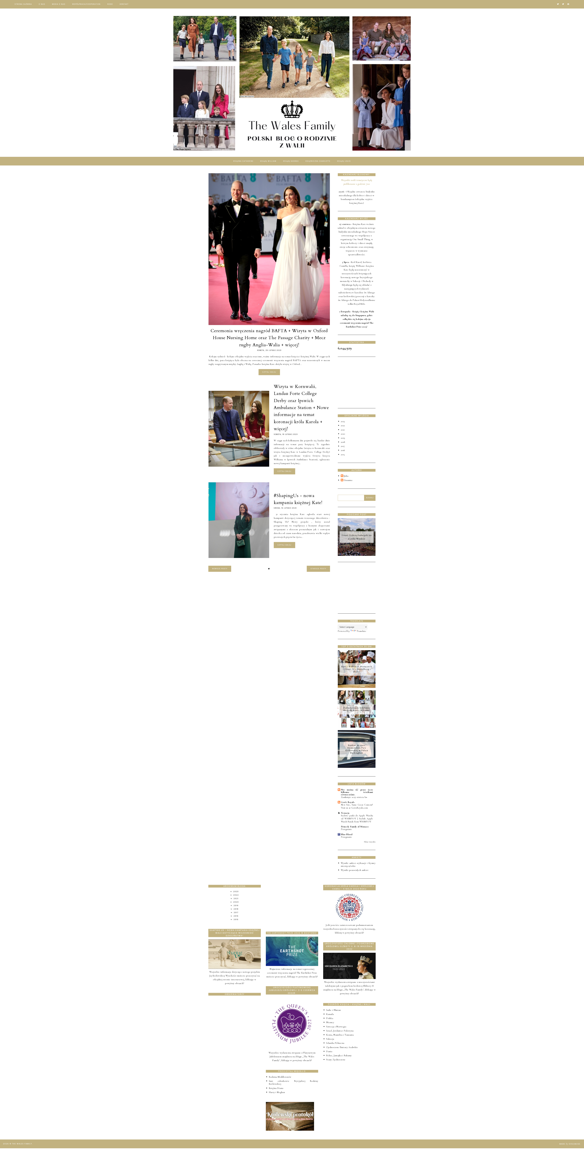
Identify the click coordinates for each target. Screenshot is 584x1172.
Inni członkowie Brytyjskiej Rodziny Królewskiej (293, 1082)
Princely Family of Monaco (355, 826)
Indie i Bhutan (333, 1010)
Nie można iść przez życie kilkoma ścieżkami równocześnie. (357, 792)
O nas (42, 4)
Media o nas (58, 4)
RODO (110, 4)
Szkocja (330, 1038)
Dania (329, 1051)
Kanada (330, 1014)
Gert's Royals (348, 802)
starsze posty (318, 569)
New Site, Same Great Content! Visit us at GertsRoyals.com (357, 806)
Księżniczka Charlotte (318, 161)
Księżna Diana (276, 1088)
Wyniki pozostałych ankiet (354, 870)
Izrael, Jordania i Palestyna (339, 1030)
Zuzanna (348, 480)
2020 (343, 433)
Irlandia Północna (335, 1043)
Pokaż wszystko (369, 842)
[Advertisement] (360, 382)
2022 (343, 425)
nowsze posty (219, 569)
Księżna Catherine (243, 161)
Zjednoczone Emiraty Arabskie (342, 1047)
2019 (343, 437)
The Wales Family (22, 1144)
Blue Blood (346, 834)
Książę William (268, 161)
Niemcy (330, 1022)
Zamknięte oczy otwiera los (354, 797)
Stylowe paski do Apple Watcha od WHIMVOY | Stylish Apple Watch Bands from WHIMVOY (357, 818)
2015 (343, 454)
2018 (343, 442)
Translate (361, 631)
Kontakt (124, 4)
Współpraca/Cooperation (86, 4)
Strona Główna (23, 4)
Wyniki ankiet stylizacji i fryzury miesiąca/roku (358, 864)
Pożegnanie (346, 829)
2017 (343, 446)
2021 (343, 429)
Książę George (291, 161)
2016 (343, 450)
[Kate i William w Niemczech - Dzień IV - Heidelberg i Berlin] (356, 687)
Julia (346, 476)
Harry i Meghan (277, 1092)
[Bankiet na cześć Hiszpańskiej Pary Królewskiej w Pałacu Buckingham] (356, 767)
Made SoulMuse (569, 1144)
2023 (343, 421)
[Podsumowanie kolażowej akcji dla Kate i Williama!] (356, 727)
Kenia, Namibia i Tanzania (340, 1034)
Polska (329, 1018)
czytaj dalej (269, 372)
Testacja (345, 812)
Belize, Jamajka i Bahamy (339, 1055)
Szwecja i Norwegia (336, 1026)
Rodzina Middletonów (280, 1076)
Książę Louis (344, 161)
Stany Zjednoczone (335, 1059)
